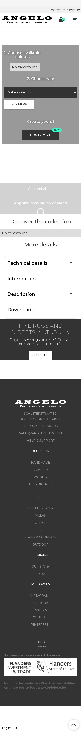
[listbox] (10, 728)
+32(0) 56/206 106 (57, 10)
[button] (75, 19)
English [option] (7, 728)
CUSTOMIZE (40, 135)
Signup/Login (73, 10)
